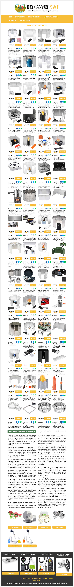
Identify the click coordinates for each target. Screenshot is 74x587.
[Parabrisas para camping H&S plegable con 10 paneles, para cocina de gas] (29, 62)
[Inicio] (37, 11)
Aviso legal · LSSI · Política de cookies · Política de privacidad (37, 578)
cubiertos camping (20, 17)
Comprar (18, 45)
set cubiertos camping (34, 17)
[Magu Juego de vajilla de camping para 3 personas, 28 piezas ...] (15, 518)
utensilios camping (46, 554)
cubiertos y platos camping (51, 17)
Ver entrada (15, 527)
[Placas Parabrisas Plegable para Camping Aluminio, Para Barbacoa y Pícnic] (15, 62)
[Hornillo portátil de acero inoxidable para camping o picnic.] (15, 249)
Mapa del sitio (37, 580)
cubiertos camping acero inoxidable (63, 555)
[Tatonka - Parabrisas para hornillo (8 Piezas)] (15, 329)
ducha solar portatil (28, 554)
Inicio (10, 17)
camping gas (12, 21)
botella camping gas (24, 21)
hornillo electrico (10, 554)
